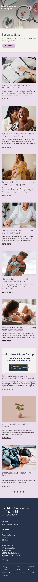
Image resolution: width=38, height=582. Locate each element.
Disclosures (6, 540)
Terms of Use (31, 568)
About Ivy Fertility (8, 535)
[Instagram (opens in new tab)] (7, 560)
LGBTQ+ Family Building (10, 553)
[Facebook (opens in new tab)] (3, 560)
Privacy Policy (18, 568)
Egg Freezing (6, 551)
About (4, 532)
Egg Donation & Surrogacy (11, 556)
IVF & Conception (8, 548)
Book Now (9, 45)
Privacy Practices (5, 568)
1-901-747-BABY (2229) (10, 524)
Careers (5, 537)
